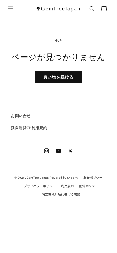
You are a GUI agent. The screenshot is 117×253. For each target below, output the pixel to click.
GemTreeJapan (38, 177)
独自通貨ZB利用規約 (29, 127)
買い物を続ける (58, 77)
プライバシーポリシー (40, 186)
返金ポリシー (92, 177)
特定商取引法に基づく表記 (61, 194)
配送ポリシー (88, 186)
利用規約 (67, 186)
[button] (11, 9)
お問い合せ (21, 115)
